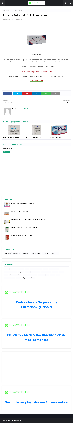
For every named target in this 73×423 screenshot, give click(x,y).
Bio (47, 275)
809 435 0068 (36, 80)
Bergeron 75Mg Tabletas (19, 211)
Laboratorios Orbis (9, 278)
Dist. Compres (35, 272)
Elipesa (45, 269)
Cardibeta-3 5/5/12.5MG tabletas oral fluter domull (28, 219)
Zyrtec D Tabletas (55, 137)
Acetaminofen (16, 253)
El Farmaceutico (16, 420)
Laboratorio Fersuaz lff (10, 272)
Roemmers (41, 275)
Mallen (48, 272)
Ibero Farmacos (54, 269)
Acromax (12, 269)
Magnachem (26, 278)
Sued (32, 278)
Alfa (11, 275)
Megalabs (21, 272)
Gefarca (33, 269)
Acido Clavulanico (36, 253)
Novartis (55, 272)
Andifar (28, 272)
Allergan (39, 269)
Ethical (25, 275)
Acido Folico (46, 253)
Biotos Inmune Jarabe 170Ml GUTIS (22, 203)
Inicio (4, 10)
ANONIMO (7, 19)
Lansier (18, 278)
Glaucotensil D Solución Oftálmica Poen (24, 227)
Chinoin (52, 275)
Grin (58, 275)
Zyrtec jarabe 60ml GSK (11, 137)
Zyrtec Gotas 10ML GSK (33, 137)
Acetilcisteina (26, 253)
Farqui (43, 272)
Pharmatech (20, 269)
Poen (27, 269)
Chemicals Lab (17, 275)
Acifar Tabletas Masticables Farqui (22, 235)
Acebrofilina (8, 253)
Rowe (6, 275)
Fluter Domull (32, 275)
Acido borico (55, 253)
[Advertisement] (36, 367)
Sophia (6, 269)
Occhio (61, 272)
